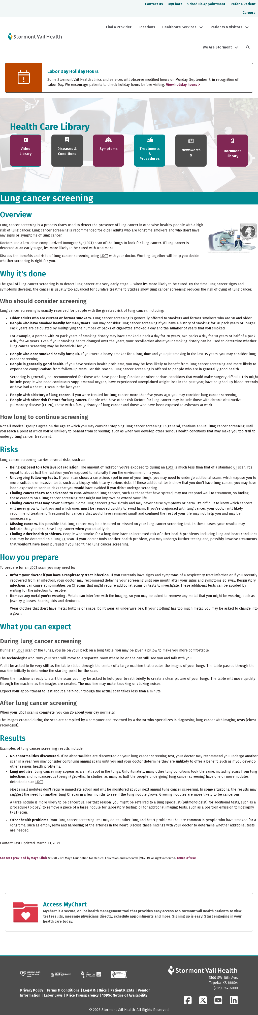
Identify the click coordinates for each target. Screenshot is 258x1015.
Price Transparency (82, 995)
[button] (201, 27)
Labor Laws (53, 995)
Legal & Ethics (95, 990)
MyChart (175, 4)
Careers (248, 13)
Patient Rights (122, 990)
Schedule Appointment (206, 4)
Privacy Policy (31, 990)
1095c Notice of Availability (124, 995)
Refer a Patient (243, 4)
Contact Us (154, 4)
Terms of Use (186, 858)
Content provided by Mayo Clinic (23, 858)
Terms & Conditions (63, 990)
